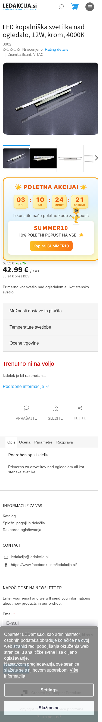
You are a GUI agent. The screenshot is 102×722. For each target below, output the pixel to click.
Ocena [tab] (24, 439)
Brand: (32, 55)
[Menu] (89, 6)
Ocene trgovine (24, 340)
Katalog (9, 513)
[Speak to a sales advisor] (24, 410)
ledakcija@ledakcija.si (29, 554)
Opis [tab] (11, 439)
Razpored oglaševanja (22, 526)
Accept (49, 708)
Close (34, 399)
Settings (49, 690)
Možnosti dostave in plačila (36, 308)
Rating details (56, 49)
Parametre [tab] (43, 439)
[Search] (61, 6)
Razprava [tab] (64, 439)
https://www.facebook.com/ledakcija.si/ (44, 561)
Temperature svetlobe (30, 324)
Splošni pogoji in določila (24, 519)
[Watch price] (53, 410)
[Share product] (78, 410)
